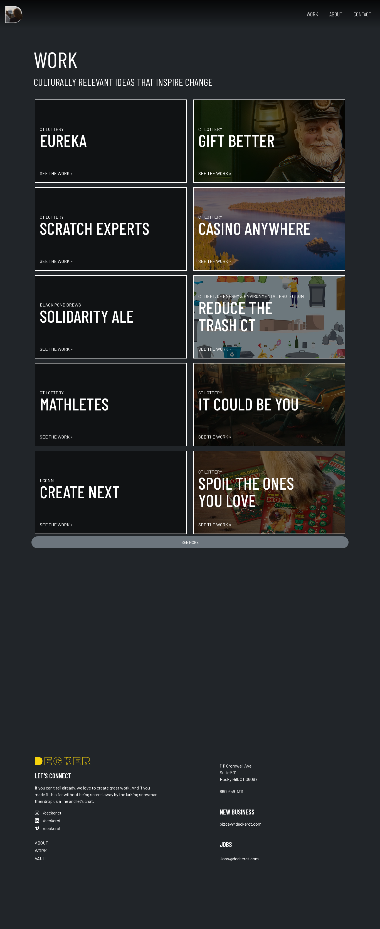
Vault (41, 858)
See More (190, 542)
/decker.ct (51, 812)
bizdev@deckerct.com (240, 823)
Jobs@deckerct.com (239, 858)
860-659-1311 (231, 791)
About (335, 14)
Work (312, 14)
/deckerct (51, 820)
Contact (362, 14)
